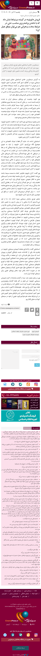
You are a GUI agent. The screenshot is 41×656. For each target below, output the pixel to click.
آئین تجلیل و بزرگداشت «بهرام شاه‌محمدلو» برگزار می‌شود (23, 583)
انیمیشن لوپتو (35, 331)
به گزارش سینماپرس (33, 79)
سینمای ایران (33, 12)
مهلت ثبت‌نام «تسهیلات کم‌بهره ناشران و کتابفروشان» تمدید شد (21, 576)
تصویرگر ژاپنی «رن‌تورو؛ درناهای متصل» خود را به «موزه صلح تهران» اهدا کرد (21, 556)
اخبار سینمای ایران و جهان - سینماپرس (20, 616)
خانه (35, 591)
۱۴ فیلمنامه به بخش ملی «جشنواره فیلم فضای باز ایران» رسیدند (21, 449)
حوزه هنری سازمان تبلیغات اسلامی (21, 331)
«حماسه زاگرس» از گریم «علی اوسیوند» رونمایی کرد (24, 537)
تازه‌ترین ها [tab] (36, 428)
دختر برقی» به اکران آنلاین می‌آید (29, 573)
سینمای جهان (17, 591)
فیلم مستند (7, 591)
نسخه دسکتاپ (20, 648)
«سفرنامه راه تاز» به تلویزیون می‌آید (29, 570)
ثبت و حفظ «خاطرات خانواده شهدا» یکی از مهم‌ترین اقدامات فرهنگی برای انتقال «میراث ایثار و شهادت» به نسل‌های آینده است (20, 438)
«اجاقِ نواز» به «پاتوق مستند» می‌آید (28, 476)
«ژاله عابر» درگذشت (32, 549)
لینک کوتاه (4, 305)
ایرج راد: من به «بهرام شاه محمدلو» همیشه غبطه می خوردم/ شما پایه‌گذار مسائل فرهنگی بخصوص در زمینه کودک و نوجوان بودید (22, 492)
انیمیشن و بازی (13, 593)
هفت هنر (24, 596)
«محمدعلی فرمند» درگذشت (30, 518)
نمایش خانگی (25, 593)
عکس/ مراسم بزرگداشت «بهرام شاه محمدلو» (26, 464)
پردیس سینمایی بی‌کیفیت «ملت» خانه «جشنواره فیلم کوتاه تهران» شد (21, 546)
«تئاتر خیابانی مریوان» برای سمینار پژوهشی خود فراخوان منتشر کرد (20, 567)
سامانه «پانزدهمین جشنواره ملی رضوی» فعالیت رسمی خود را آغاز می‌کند (22, 541)
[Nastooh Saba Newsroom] (26, 655)
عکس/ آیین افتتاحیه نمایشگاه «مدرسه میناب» (25, 496)
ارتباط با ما (16, 624)
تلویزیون (4, 593)
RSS (33, 624)
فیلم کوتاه (34, 593)
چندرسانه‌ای (15, 596)
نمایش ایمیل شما (33, 360)
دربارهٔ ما (24, 624)
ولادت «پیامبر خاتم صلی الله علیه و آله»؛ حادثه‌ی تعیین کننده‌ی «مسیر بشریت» (22, 460)
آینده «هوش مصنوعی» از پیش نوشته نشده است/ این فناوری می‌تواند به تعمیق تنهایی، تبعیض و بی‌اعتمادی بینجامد (21, 445)
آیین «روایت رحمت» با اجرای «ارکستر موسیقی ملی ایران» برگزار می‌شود (22, 579)
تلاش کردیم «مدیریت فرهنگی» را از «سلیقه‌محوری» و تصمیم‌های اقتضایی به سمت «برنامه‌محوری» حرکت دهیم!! (22, 487)
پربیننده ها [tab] (27, 428)
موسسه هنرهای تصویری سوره (31, 334)
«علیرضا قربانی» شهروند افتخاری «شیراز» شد (26, 441)
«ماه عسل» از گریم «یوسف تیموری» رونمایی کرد (25, 521)
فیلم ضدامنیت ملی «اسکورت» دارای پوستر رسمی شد (24, 524)
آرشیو (8, 624)
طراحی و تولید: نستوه (18, 655)
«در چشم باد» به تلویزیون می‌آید (29, 552)
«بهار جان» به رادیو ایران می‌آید (30, 467)
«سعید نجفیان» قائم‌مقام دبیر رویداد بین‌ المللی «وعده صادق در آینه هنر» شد (21, 528)
